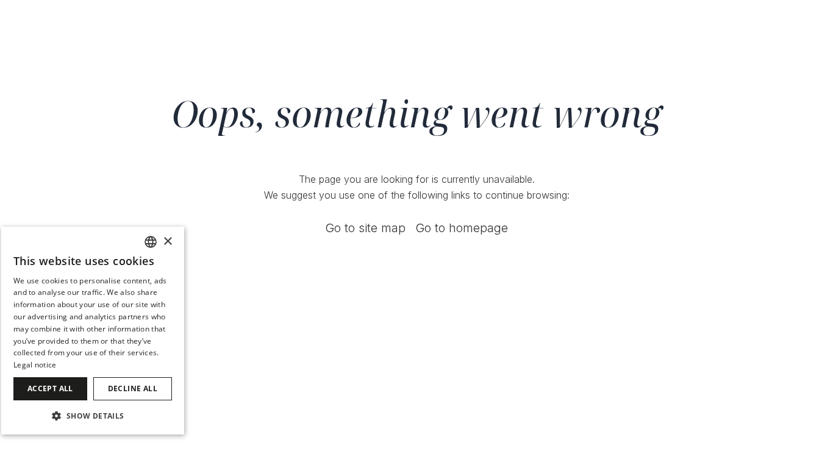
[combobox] (151, 242)
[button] (92, 415)
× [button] (167, 241)
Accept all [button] (50, 388)
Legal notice (35, 365)
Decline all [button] (132, 388)
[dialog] (92, 330)
